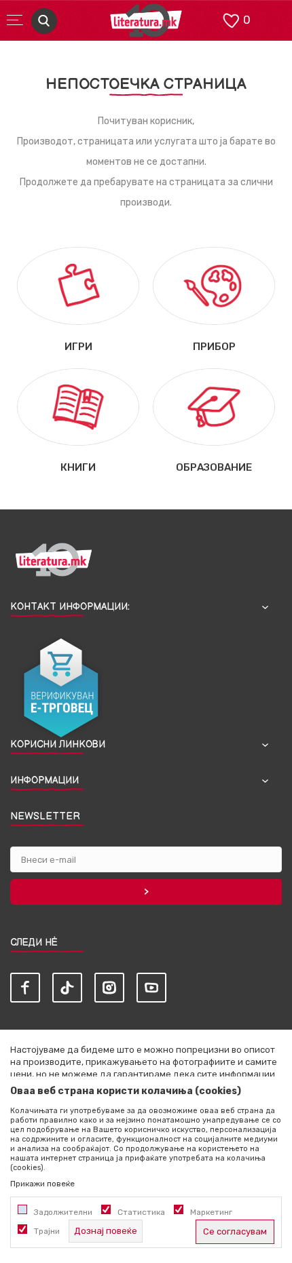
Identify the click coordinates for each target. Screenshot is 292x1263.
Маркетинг (211, 1212)
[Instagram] (109, 987)
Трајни (47, 1231)
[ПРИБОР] (214, 285)
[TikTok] (67, 987)
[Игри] (78, 285)
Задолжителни (63, 1212)
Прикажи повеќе (42, 1184)
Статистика (141, 1212)
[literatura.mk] (146, 24)
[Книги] (78, 406)
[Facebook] (25, 987)
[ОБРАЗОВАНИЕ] (214, 406)
